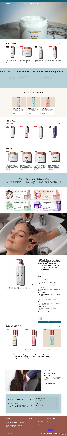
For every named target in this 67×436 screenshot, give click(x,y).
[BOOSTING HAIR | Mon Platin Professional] (19, 206)
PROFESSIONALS (31, 3)
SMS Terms (30, 428)
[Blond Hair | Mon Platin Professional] (47, 206)
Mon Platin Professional (41, 257)
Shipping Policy (31, 424)
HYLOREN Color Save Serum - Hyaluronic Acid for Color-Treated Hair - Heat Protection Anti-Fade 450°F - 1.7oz (54, 61)
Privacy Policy (31, 427)
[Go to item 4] (15, 288)
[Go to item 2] (9, 288)
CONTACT (36, 3)
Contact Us (30, 421)
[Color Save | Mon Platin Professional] (19, 195)
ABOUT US (41, 3)
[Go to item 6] (21, 288)
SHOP (25, 3)
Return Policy (31, 425)
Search (30, 420)
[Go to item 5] (18, 288)
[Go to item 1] (7, 288)
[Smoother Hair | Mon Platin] (47, 195)
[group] (33, 20)
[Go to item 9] (29, 288)
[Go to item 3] (12, 288)
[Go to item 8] (26, 288)
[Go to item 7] (23, 288)
